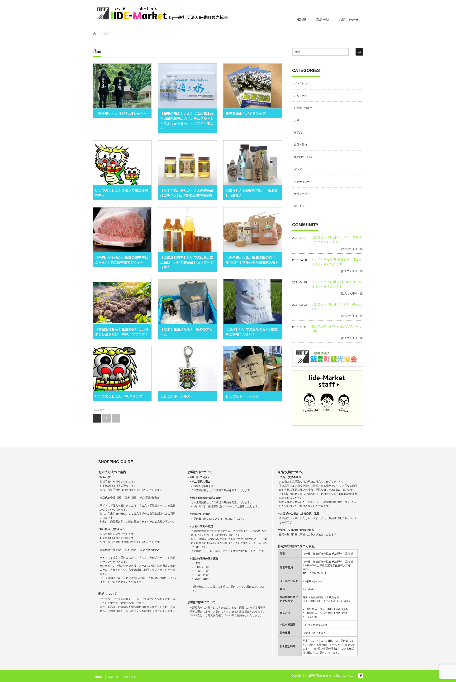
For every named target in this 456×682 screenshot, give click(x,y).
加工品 (298, 132)
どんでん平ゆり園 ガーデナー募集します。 (336, 306)
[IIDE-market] (162, 13)
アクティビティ (303, 181)
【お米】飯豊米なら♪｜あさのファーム (186, 331)
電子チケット (302, 206)
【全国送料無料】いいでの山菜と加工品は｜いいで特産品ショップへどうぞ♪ (187, 262)
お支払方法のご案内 (112, 472)
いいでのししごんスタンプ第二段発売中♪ (121, 193)
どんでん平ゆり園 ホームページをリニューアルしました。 (336, 239)
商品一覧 (322, 19)
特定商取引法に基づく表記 (296, 546)
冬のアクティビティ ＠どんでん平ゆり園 (336, 328)
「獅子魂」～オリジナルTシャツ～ (121, 113)
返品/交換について (290, 472)
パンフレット (302, 83)
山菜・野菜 (300, 144)
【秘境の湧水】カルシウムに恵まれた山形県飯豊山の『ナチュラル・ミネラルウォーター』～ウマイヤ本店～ (187, 121)
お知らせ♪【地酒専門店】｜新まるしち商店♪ (252, 193)
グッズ (298, 169)
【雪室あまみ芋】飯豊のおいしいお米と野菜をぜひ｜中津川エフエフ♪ (121, 331)
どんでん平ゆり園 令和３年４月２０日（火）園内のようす (336, 261)
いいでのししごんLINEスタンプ (118, 396)
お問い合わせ (349, 19)
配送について (107, 593)
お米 (296, 120)
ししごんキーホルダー (177, 396)
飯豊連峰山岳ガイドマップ (246, 113)
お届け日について (200, 472)
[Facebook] (360, 675)
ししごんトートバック (242, 396)
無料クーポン (302, 193)
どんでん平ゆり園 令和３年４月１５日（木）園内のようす (336, 283)
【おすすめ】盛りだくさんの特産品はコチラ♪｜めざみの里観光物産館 (187, 193)
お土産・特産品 (303, 107)
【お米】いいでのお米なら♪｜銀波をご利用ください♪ (252, 331)
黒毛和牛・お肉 (303, 157)
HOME (301, 19)
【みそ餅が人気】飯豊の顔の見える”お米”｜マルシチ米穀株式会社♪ (252, 259)
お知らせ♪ (300, 95)
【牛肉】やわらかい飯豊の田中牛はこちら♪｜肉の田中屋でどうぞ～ (121, 259)
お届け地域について (202, 602)
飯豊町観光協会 (318, 675)
